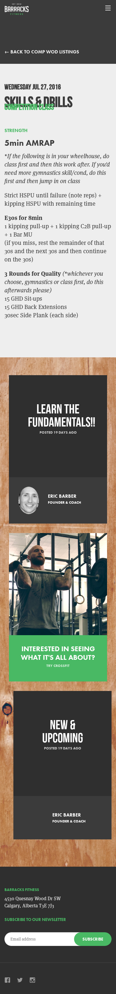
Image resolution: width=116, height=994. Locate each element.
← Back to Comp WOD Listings (41, 52)
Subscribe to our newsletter (35, 919)
